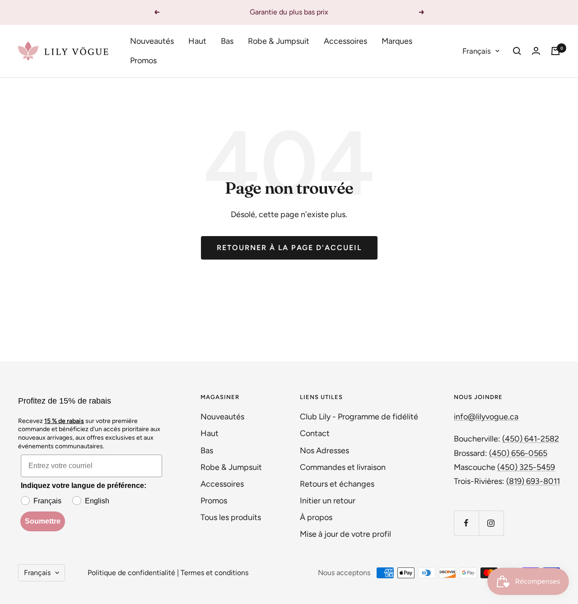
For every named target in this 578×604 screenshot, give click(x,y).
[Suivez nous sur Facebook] (466, 523)
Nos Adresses (324, 450)
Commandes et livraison (343, 467)
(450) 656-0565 (518, 453)
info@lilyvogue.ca (486, 417)
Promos (143, 60)
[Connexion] (536, 51)
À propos (316, 517)
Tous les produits (230, 517)
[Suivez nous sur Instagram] (491, 523)
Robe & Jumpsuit (278, 41)
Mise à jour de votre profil (345, 534)
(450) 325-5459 (526, 467)
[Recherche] (517, 51)
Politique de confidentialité (131, 572)
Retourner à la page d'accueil (289, 247)
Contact (315, 433)
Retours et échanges (337, 484)
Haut (197, 41)
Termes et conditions (214, 572)
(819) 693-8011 (533, 481)
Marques (397, 41)
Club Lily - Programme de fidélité (359, 417)
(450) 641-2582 (530, 439)
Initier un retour (327, 501)
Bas (227, 41)
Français (476, 50)
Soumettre (43, 521)
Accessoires (345, 41)
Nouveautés (152, 41)
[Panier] (555, 51)
